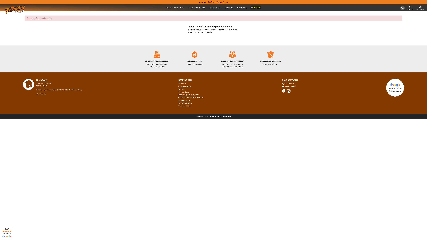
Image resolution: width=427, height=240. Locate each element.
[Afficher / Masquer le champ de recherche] (402, 7)
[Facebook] (283, 91)
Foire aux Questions (185, 103)
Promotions (182, 84)
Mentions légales (184, 92)
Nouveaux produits (184, 86)
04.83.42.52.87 (289, 84)
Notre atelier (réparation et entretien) (190, 97)
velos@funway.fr (290, 86)
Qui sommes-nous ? (185, 100)
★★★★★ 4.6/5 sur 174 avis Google (213, 2)
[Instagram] (288, 91)
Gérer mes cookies (184, 106)
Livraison (181, 89)
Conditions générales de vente (188, 95)
